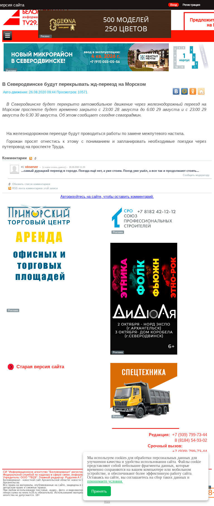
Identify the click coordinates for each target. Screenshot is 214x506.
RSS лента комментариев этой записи (35, 188)
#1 (22, 167)
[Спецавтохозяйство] (143, 417)
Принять (99, 491)
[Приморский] (39, 311)
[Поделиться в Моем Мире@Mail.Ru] (184, 91)
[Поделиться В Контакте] (176, 91)
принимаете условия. (105, 481)
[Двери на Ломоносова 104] (104, 36)
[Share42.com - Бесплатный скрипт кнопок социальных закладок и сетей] (201, 91)
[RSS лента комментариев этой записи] (31, 158)
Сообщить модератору (196, 175)
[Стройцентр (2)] (107, 70)
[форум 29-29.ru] (143, 233)
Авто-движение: (16, 92)
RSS (107, 501)
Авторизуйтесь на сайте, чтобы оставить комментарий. (107, 196)
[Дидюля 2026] (143, 353)
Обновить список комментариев (31, 184)
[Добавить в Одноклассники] (192, 91)
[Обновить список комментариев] (36, 158)
